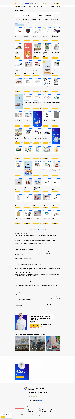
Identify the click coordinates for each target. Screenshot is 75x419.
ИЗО (50, 411)
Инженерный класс (36, 6)
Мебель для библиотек (41, 408)
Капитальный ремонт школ (30, 411)
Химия (50, 408)
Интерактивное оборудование (42, 411)
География (51, 409)
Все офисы (40, 400)
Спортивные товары (41, 410)
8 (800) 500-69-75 (34, 308)
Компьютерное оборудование (42, 412)
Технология (56, 408)
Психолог (51, 407)
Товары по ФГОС (18, 6)
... (33, 229)
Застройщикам (58, 6)
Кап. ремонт (42, 6)
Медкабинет (51, 412)
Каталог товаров (41, 406)
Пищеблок (40, 407)
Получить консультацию (35, 325)
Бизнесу (28, 410)
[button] (43, 3)
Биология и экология (57, 407)
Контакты (28, 408)
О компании (28, 406)
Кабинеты (51, 406)
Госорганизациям (52, 6)
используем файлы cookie (4, 414)
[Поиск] (45, 3)
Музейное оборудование (41, 409)
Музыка (51, 410)
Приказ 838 (30, 6)
